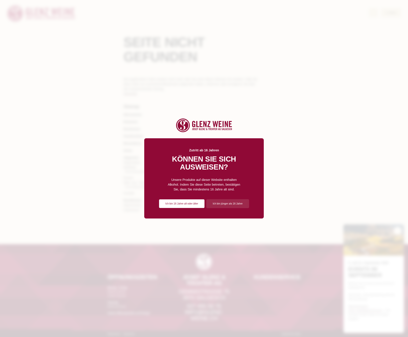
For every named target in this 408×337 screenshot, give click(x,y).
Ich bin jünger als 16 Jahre (228, 203)
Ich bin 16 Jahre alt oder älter (181, 203)
